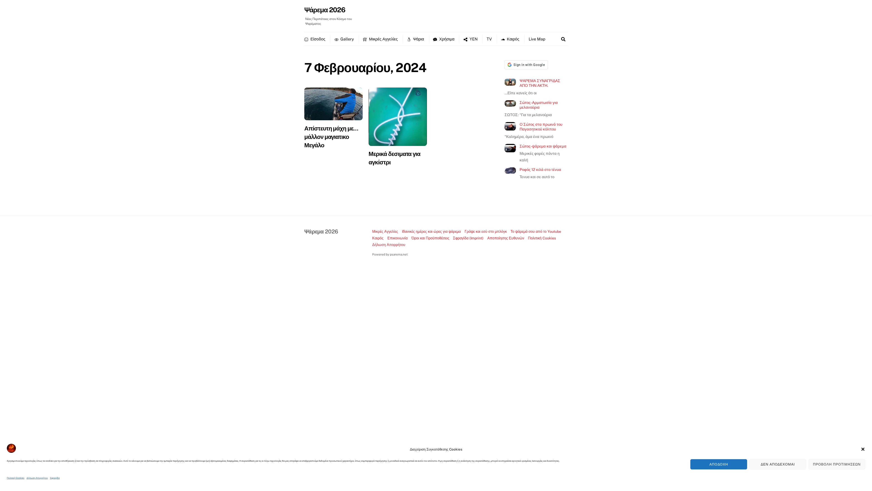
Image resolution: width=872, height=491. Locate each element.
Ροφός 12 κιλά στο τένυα (540, 169)
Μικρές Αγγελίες (383, 39)
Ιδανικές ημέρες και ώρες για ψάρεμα (431, 231)
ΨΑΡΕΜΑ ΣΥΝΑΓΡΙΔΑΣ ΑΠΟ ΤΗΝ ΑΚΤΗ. (540, 83)
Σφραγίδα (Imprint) (468, 238)
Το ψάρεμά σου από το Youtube (535, 231)
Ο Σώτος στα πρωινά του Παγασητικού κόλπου (541, 127)
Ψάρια (418, 39)
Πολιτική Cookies (15, 477)
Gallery (346, 39)
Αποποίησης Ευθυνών (505, 238)
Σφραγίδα (55, 477)
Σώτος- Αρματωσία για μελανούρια (539, 105)
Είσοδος (317, 39)
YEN (473, 39)
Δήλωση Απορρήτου (37, 477)
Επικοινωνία (397, 238)
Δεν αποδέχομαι (778, 464)
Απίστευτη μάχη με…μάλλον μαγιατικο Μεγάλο (331, 137)
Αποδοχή (718, 464)
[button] (863, 449)
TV (489, 39)
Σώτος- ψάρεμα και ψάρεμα (543, 146)
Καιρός (512, 39)
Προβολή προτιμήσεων (837, 464)
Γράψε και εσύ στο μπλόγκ (486, 231)
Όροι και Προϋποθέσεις (430, 238)
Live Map (537, 39)
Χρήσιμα (446, 39)
